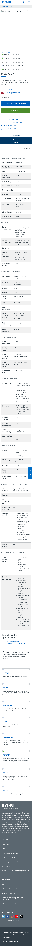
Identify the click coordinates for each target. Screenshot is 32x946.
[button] (30, 473)
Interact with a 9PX (9, 129)
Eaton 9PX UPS (7, 6)
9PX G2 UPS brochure (10, 119)
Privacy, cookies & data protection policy (15, 932)
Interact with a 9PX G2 (10, 126)
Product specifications (12, 93)
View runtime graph (7, 89)
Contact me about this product (15, 103)
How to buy (15, 110)
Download (6, 52)
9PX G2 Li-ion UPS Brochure (12, 123)
